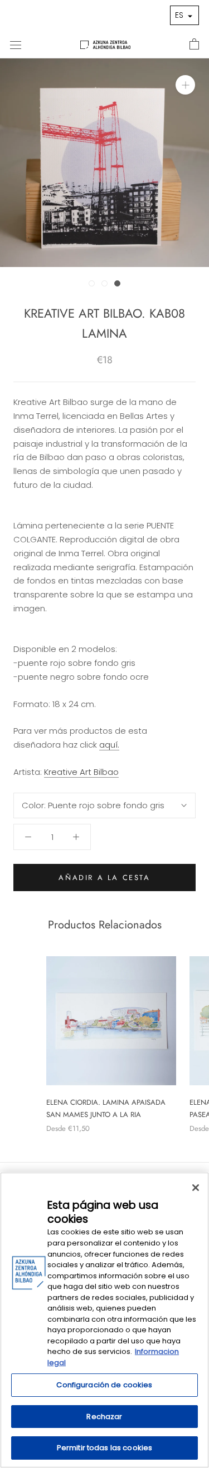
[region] (104, 1320)
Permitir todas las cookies (104, 1447)
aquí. (109, 744)
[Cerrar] (195, 1187)
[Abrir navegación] (15, 44)
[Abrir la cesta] (194, 44)
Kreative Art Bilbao (81, 772)
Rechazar (104, 1416)
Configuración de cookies (104, 1385)
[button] (184, 15)
